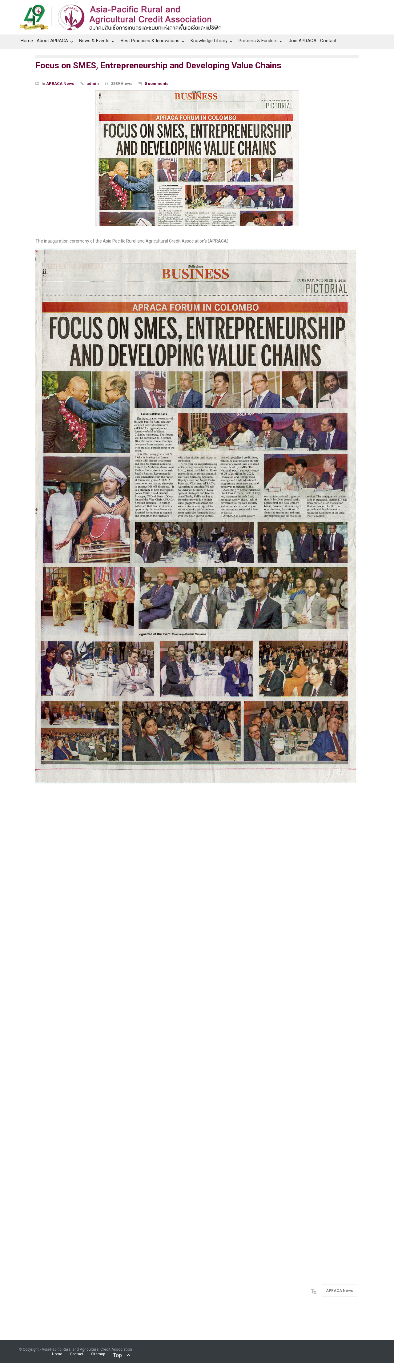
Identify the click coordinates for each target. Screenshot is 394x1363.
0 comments (156, 83)
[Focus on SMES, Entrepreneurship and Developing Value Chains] (197, 158)
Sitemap (98, 1354)
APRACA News (60, 83)
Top (117, 1355)
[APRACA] (124, 15)
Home (27, 40)
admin (92, 83)
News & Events (94, 40)
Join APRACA (302, 40)
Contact (328, 40)
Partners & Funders (258, 40)
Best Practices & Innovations (150, 40)
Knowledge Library (209, 40)
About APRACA (52, 40)
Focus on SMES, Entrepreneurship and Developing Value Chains (158, 65)
